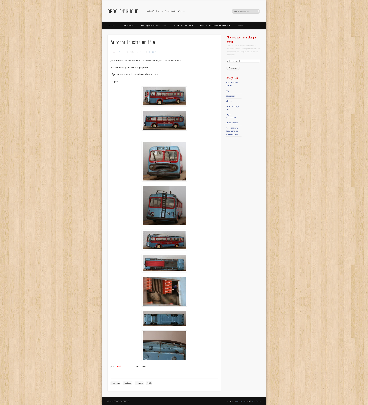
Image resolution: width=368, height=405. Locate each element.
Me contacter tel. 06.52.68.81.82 (215, 25)
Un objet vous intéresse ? (154, 25)
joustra (140, 383)
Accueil (112, 25)
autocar (128, 383)
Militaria (229, 101)
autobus (116, 383)
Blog (240, 25)
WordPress (256, 401)
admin (119, 52)
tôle (150, 383)
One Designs (241, 401)
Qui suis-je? (128, 25)
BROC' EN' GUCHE (123, 11)
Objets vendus (154, 52)
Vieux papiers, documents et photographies (232, 131)
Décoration (230, 96)
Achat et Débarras (183, 25)
